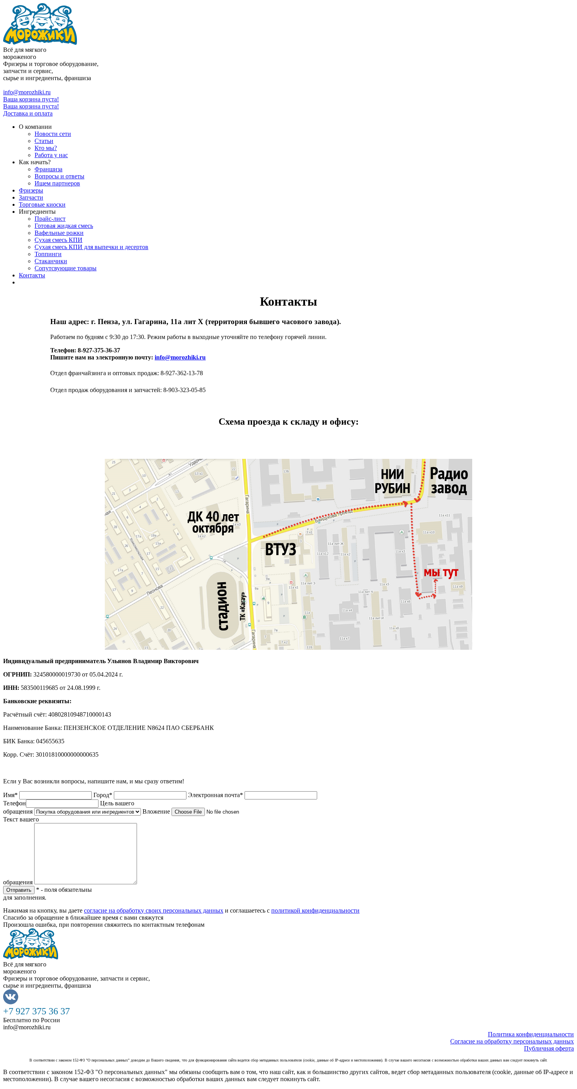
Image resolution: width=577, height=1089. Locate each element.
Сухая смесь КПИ (58, 239)
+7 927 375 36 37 (25, 85)
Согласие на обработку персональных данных (512, 1041)
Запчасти (31, 197)
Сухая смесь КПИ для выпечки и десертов (91, 247)
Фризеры (31, 190)
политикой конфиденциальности (315, 910)
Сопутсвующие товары (66, 268)
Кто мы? (46, 148)
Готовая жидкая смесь (64, 225)
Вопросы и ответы (59, 176)
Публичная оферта (549, 1048)
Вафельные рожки (59, 232)
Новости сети (53, 133)
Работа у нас (51, 155)
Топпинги (48, 254)
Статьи (44, 141)
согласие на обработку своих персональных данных (153, 910)
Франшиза (48, 169)
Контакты (32, 275)
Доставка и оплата (28, 113)
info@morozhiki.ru (27, 92)
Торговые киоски (42, 204)
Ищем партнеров (57, 183)
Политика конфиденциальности (531, 1034)
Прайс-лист (50, 218)
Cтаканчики (51, 261)
